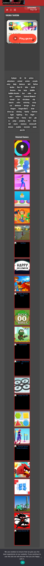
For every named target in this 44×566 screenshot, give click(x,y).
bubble (32, 90)
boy (19, 90)
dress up (10, 112)
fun (17, 118)
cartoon (18, 96)
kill (9, 124)
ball (29, 84)
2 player (14, 78)
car (35, 93)
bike (26, 87)
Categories (31, 8)
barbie (12, 87)
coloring (26, 102)
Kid (29, 121)
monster (27, 127)
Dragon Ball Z (23, 109)
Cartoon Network (29, 96)
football (10, 118)
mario (16, 124)
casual (12, 99)
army (8, 84)
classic (11, 102)
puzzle (22, 130)
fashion (34, 112)
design (26, 106)
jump (14, 121)
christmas (26, 99)
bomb (33, 87)
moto (34, 127)
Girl (30, 118)
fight (12, 115)
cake (29, 93)
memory (23, 124)
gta (35, 118)
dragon (13, 109)
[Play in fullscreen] (14, 10)
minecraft (32, 124)
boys (25, 90)
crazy (34, 102)
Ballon (35, 84)
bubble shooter (13, 93)
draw (32, 109)
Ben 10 (19, 87)
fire (26, 115)
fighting (19, 115)
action (31, 78)
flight (32, 115)
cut (11, 106)
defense (18, 106)
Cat (18, 99)
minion (10, 127)
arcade (35, 81)
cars (10, 96)
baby (14, 84)
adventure (11, 81)
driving (19, 112)
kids (34, 121)
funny (24, 118)
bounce (12, 90)
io (9, 121)
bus (23, 93)
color (18, 102)
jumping (22, 121)
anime (27, 81)
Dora (33, 106)
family (27, 112)
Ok (23, 562)
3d (25, 78)
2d (20, 78)
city (34, 99)
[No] (41, 557)
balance (22, 84)
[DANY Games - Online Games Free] (13, 4)
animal (19, 81)
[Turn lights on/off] (11, 10)
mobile (18, 127)
